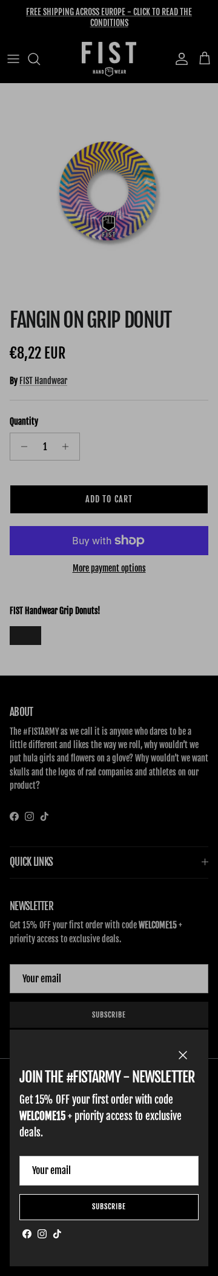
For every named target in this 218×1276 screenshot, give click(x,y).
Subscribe (109, 1206)
